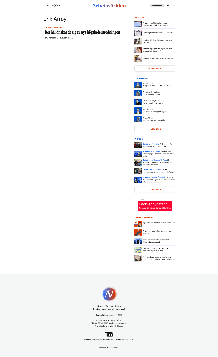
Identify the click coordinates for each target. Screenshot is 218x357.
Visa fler (156, 69)
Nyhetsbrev (157, 5)
